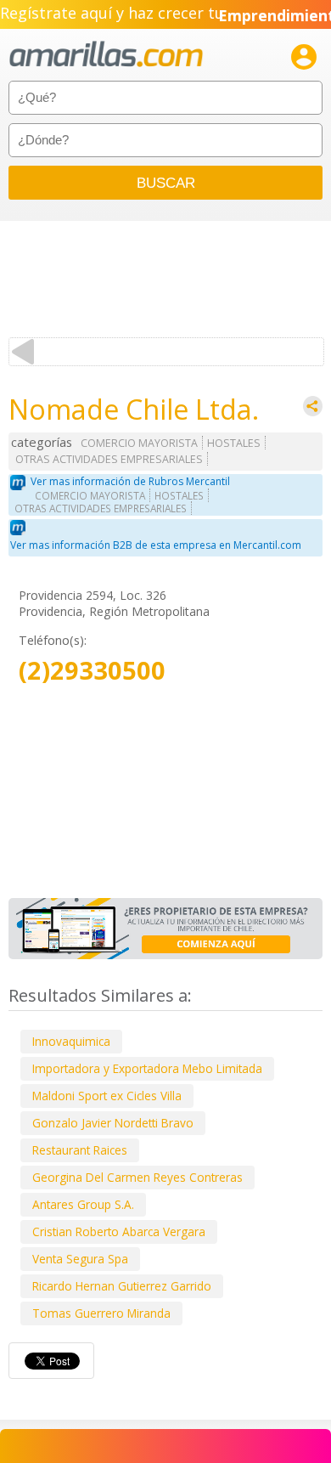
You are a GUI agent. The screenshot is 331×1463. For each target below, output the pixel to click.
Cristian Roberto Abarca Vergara (118, 1231)
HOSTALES (234, 443)
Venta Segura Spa (80, 1259)
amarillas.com (106, 55)
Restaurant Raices (79, 1150)
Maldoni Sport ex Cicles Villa (107, 1095)
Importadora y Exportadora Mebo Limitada (147, 1068)
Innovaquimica (71, 1041)
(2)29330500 (92, 670)
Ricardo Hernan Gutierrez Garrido (121, 1286)
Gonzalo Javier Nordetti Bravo (113, 1123)
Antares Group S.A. (83, 1204)
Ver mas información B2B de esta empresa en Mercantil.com (155, 545)
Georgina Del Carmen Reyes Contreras (137, 1177)
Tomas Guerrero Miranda (101, 1313)
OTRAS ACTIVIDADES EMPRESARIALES (109, 459)
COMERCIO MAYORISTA (139, 443)
